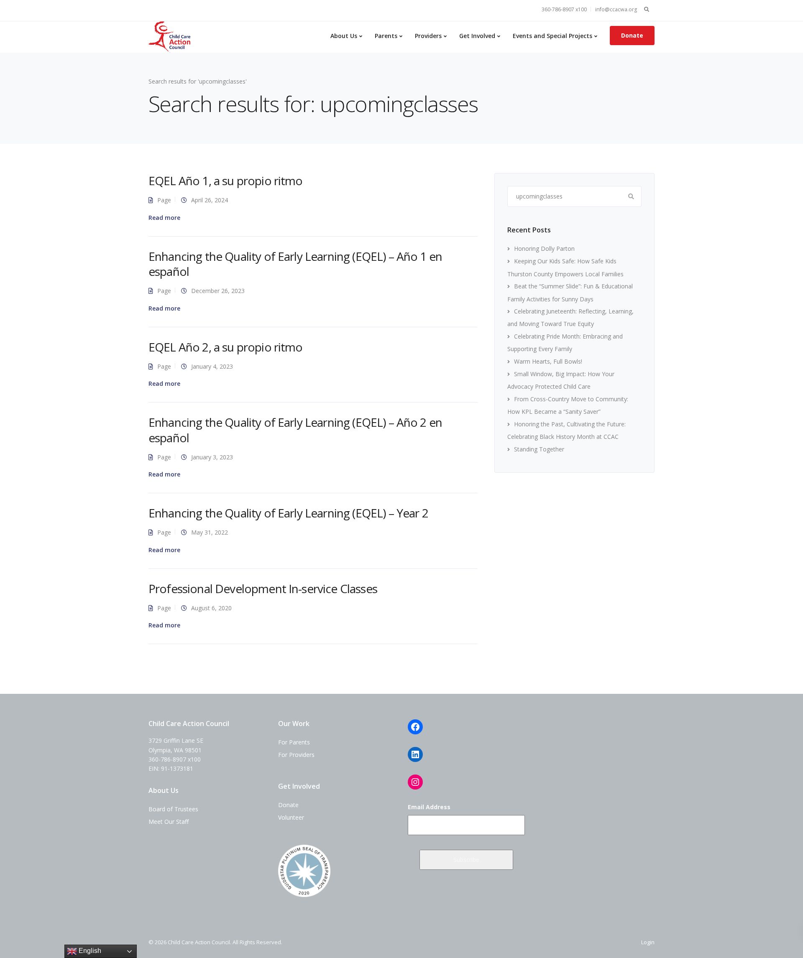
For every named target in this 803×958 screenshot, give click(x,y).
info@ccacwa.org (616, 9)
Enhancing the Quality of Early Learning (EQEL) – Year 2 (288, 513)
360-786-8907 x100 (564, 9)
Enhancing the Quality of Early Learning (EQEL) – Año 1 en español (295, 263)
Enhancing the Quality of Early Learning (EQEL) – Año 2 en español (295, 429)
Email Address (429, 807)
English (89, 950)
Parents (386, 36)
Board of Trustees (173, 809)
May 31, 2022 (209, 532)
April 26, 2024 (209, 200)
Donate (632, 35)
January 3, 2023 (212, 457)
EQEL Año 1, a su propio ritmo (225, 181)
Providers (428, 36)
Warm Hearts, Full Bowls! (548, 361)
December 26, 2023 (218, 291)
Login (648, 942)
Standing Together (539, 449)
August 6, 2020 (211, 608)
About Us (343, 36)
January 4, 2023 (212, 366)
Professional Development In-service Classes (262, 588)
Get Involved (477, 36)
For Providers (296, 755)
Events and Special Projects (552, 36)
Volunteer (291, 817)
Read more (164, 218)
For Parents (294, 742)
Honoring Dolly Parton (544, 248)
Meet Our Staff (168, 822)
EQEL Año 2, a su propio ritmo (225, 347)
